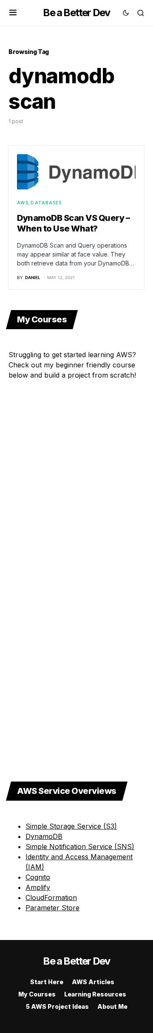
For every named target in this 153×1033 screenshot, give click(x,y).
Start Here (46, 981)
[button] (12, 13)
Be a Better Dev (76, 12)
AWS (22, 202)
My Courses (37, 994)
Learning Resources (95, 994)
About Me (112, 1006)
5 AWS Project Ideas (57, 1006)
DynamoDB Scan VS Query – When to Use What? (73, 223)
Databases (46, 202)
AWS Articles (93, 981)
